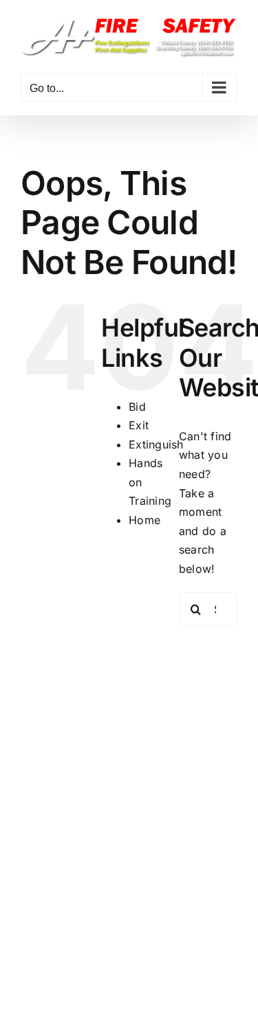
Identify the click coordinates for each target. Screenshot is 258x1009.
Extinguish (156, 444)
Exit (139, 425)
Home (144, 520)
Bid (137, 406)
